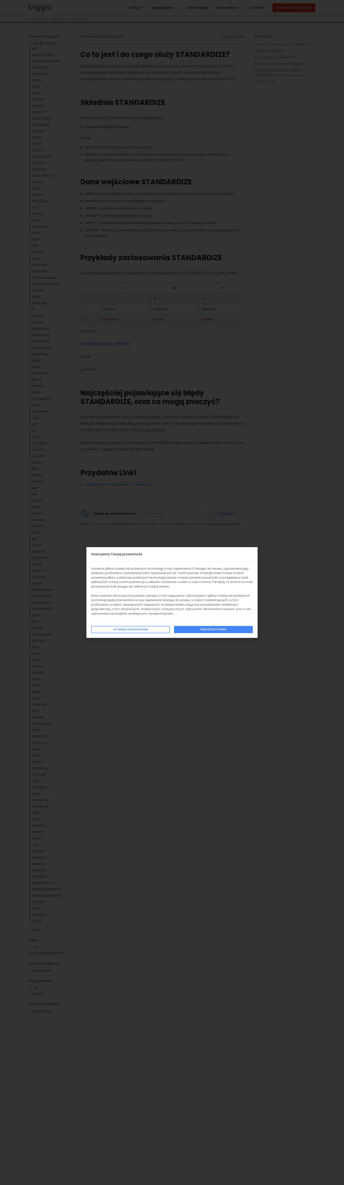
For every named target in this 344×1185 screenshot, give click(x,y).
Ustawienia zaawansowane (130, 629)
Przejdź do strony (213, 629)
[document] (172, 592)
